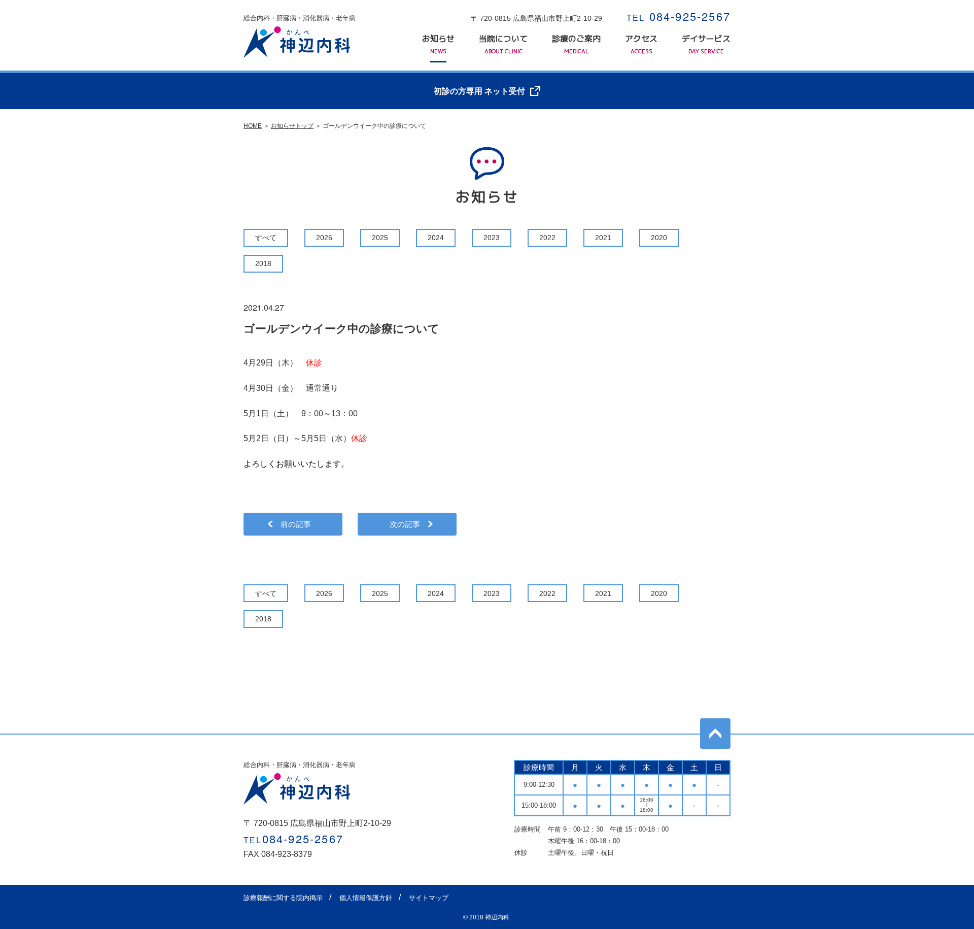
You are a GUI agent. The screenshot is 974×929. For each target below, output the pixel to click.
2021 (603, 238)
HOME (253, 125)
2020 (659, 238)
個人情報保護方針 (365, 898)
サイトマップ (428, 898)
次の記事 (405, 524)
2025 (380, 238)
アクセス (641, 44)
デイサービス (706, 44)
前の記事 (296, 524)
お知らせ (438, 44)
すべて (265, 238)
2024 (436, 238)
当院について (503, 44)
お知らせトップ (292, 125)
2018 (263, 263)
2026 (324, 238)
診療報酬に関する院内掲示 (283, 898)
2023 (491, 238)
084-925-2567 (678, 16)
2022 (547, 238)
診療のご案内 (576, 44)
